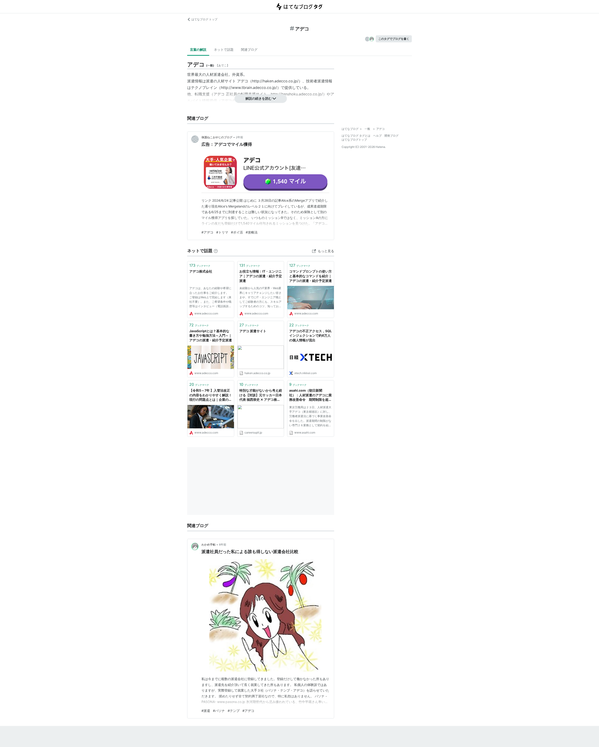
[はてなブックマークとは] (216, 250)
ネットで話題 (224, 49)
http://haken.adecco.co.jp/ (275, 81)
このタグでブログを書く (393, 38)
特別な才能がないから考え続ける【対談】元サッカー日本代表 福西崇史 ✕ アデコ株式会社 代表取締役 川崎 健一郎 (260, 395)
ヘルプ (377, 135)
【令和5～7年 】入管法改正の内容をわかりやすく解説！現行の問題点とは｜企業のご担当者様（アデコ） (210, 395)
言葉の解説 (198, 49)
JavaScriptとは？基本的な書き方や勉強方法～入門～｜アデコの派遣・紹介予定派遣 (210, 335)
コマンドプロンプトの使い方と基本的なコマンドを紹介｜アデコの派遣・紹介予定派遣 (310, 275)
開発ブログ (391, 135)
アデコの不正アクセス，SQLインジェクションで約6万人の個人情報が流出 (310, 335)
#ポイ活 (237, 232)
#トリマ (222, 232)
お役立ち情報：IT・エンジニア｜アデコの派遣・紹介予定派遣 (260, 275)
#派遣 (205, 711)
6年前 (222, 544)
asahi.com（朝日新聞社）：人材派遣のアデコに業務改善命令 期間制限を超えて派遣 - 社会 (310, 395)
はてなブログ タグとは (356, 135)
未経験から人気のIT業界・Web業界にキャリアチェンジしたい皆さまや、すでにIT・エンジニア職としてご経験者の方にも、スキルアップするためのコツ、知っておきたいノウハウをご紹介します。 (260, 297)
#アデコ (207, 232)
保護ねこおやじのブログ (216, 137)
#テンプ (234, 711)
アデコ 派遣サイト (252, 331)
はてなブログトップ (354, 139)
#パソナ (219, 711)
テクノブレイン (204, 87)
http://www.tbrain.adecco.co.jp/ (249, 87)
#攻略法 (252, 232)
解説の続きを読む (258, 98)
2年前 (239, 137)
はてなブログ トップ (204, 19)
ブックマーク (199, 265)
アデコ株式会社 (200, 271)
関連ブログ (249, 49)
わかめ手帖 (208, 544)
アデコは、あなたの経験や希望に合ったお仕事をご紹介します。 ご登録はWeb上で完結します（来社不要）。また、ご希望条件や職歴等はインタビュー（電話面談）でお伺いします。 (210, 297)
